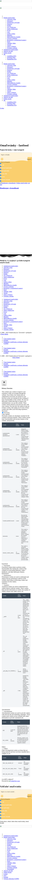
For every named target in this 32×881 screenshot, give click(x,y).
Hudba (9, 25)
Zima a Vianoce (11, 46)
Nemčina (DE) (11, 57)
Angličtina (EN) (11, 56)
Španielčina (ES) (12, 59)
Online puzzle (7, 53)
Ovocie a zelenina (12, 38)
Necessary (7, 412)
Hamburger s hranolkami (9, 188)
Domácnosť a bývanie (13, 22)
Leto (8, 32)
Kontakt (6, 340)
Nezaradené (10, 869)
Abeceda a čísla (11, 19)
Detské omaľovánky (9, 18)
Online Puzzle (7, 872)
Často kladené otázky (10, 339)
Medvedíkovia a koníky (13, 37)
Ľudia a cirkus (11, 33)
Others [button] (4, 747)
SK (4, 54)
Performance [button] (5, 573)
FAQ (5, 875)
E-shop (6, 874)
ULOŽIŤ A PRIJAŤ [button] (7, 779)
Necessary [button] (5, 411)
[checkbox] (9, 164)
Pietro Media (4, 334)
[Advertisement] (16, 126)
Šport (8, 41)
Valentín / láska (11, 43)
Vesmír (9, 45)
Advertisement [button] (6, 709)
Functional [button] (5, 564)
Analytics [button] (4, 583)
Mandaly (9, 35)
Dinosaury (10, 21)
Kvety (9, 30)
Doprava (9, 24)
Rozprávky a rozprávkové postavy (16, 40)
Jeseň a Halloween (12, 29)
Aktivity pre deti (8, 51)
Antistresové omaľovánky (11, 49)
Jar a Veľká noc (11, 27)
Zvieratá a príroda (12, 48)
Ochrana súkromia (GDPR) (11, 878)
